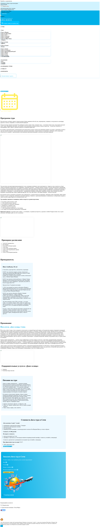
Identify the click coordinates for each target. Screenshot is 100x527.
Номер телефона (7, 467)
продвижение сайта (10, 516)
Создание (2, 516)
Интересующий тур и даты (10, 469)
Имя (4, 462)
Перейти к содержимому (6, 1)
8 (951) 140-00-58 (6, 20)
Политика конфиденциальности (7, 513)
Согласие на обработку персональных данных (11, 514)
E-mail (5, 464)
